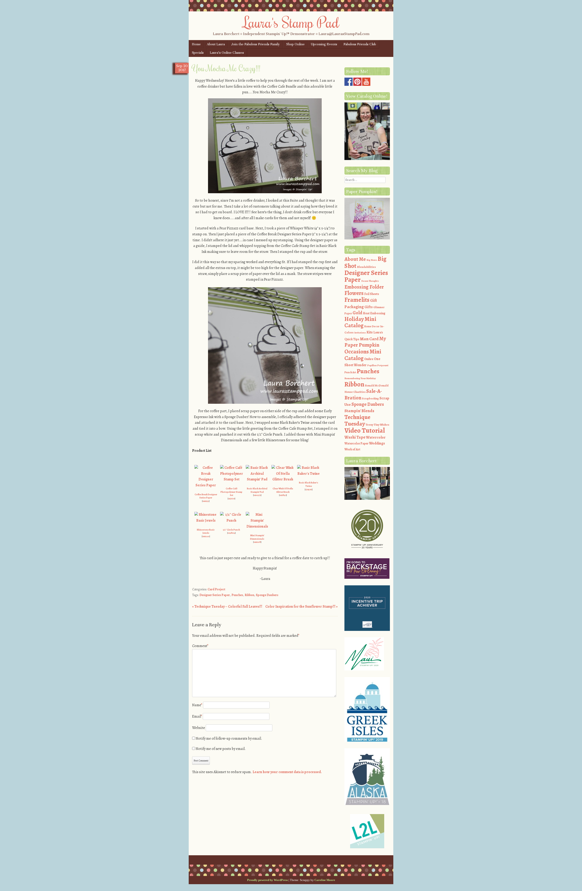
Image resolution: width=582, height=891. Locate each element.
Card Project (216, 589)
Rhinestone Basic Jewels (206, 531)
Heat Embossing (374, 313)
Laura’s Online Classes (227, 53)
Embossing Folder (364, 286)
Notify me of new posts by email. (221, 748)
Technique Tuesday (357, 420)
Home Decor (371, 326)
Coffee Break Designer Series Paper (206, 496)
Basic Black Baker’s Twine (308, 484)
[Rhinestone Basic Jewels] (205, 520)
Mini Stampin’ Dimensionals (257, 537)
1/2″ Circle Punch (231, 529)
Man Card (369, 339)
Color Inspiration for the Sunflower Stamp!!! (301, 606)
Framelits (356, 300)
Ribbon (249, 595)
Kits (369, 332)
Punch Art (350, 372)
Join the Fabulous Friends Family (255, 44)
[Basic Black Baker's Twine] (308, 473)
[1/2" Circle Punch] (231, 520)
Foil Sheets (371, 294)
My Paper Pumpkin (365, 342)
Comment (200, 645)
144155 (206, 501)
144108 (257, 542)
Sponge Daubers (267, 595)
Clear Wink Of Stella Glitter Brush (283, 490)
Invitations (360, 332)
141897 (283, 495)
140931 (257, 495)
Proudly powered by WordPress (267, 880)
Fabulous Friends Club (360, 44)
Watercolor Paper (356, 443)
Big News (371, 260)
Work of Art (352, 449)
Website (198, 727)
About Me (355, 259)
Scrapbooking (370, 398)
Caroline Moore (324, 880)
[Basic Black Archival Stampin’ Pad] (257, 479)
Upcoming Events (324, 44)
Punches (237, 595)
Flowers (354, 293)
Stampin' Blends (359, 411)
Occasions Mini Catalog (362, 355)
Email (197, 716)
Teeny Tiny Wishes (377, 424)
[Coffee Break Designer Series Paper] (205, 485)
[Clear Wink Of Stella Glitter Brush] (282, 479)
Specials (198, 53)
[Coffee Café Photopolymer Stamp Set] (231, 479)
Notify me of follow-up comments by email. (229, 738)
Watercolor (376, 437)
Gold (357, 313)
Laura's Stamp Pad (291, 22)
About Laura (216, 44)
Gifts (368, 307)
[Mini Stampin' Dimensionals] (257, 526)
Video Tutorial (364, 430)
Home (196, 44)
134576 (308, 489)
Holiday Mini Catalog (360, 322)
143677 (231, 498)
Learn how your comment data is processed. (287, 771)
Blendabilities (366, 267)
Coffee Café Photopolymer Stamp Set (231, 492)
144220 (205, 536)
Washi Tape (354, 437)
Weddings (377, 443)
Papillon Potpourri (377, 365)
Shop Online (295, 44)
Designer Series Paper (214, 595)
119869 (231, 533)
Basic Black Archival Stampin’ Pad (257, 490)
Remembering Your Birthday (360, 378)
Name (197, 705)
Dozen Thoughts (370, 281)
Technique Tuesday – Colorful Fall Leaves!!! (227, 606)
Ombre (368, 359)
